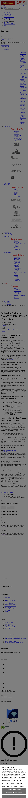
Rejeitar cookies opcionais (14, 792)
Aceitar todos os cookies (14, 789)
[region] (14, 781)
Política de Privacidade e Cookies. (14, 786)
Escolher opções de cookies (14, 796)
